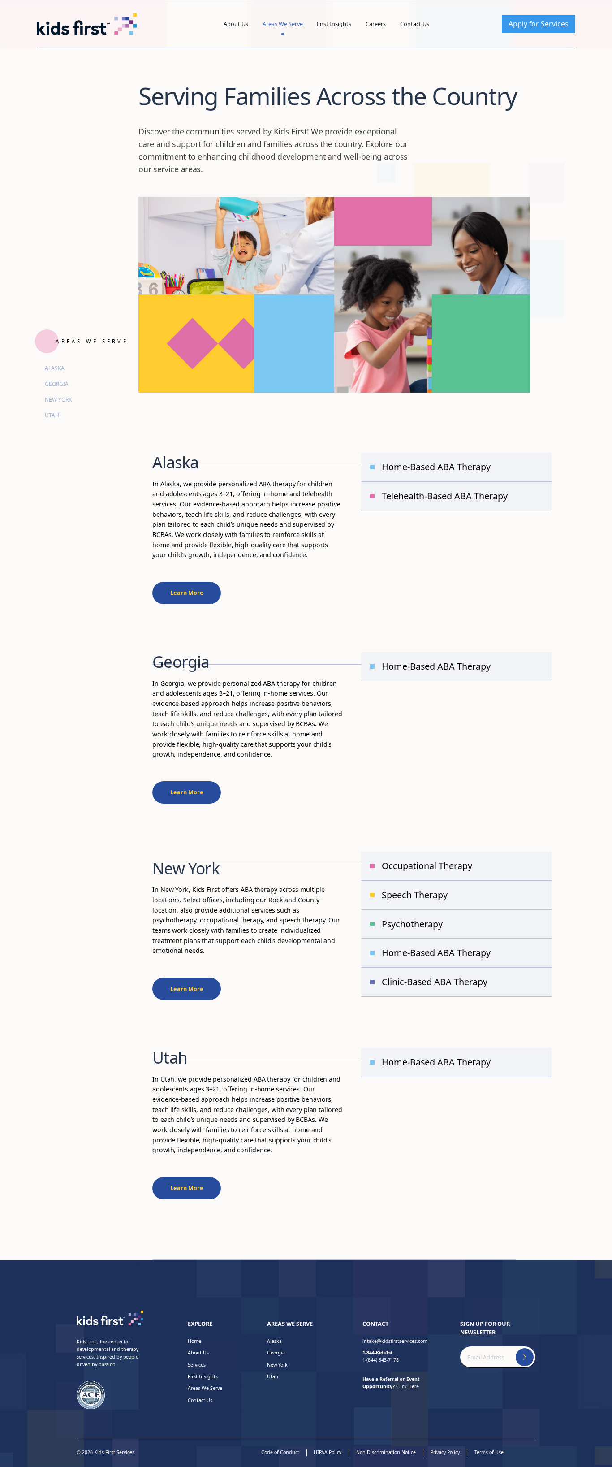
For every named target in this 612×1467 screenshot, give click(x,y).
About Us (236, 24)
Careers (376, 24)
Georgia (57, 384)
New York (58, 399)
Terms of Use (489, 1452)
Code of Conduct (280, 1452)
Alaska (55, 368)
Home (194, 1341)
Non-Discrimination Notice (386, 1452)
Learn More (186, 593)
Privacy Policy (445, 1452)
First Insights (334, 24)
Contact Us (414, 24)
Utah (52, 415)
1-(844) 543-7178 (380, 1356)
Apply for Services (539, 24)
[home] (87, 24)
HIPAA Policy (327, 1452)
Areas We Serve (283, 24)
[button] (236, 24)
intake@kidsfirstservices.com (394, 1341)
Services (197, 1365)
